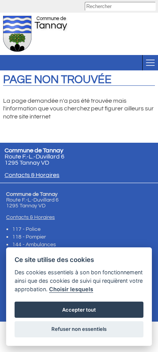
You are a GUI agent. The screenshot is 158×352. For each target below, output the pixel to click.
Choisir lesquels (71, 289)
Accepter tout (79, 310)
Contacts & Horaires (32, 175)
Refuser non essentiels (79, 329)
